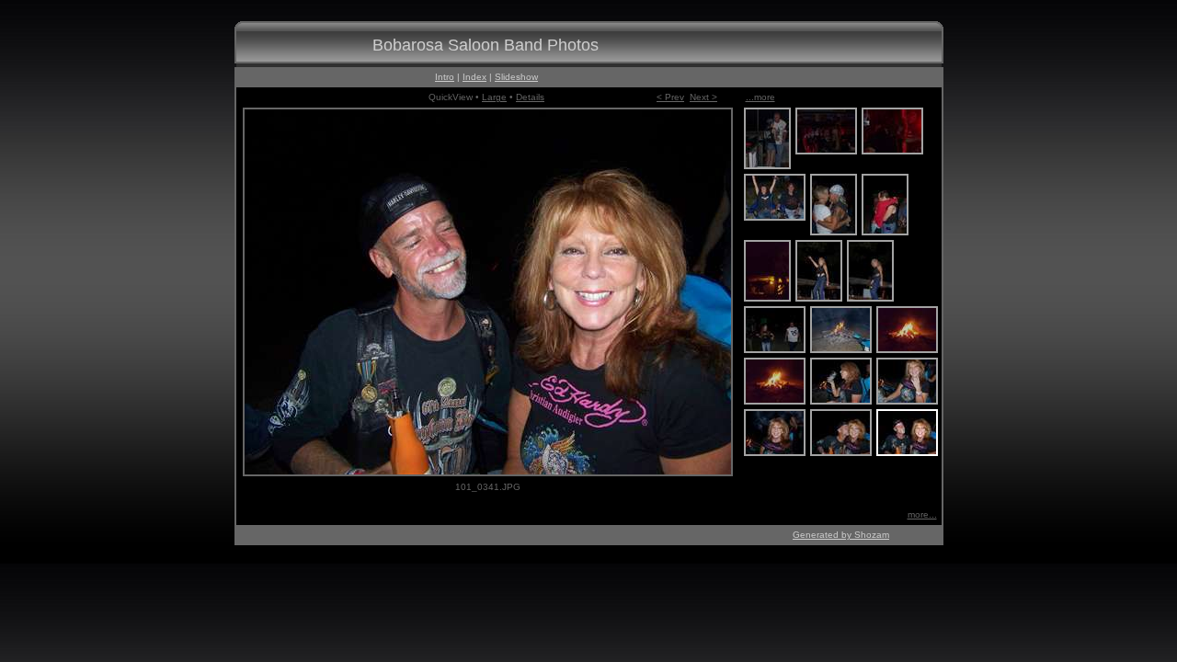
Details (530, 97)
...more (760, 97)
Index (474, 77)
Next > (703, 97)
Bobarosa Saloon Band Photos (485, 45)
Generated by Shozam (841, 535)
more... (922, 514)
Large (494, 97)
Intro (444, 77)
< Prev (670, 97)
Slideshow (516, 77)
